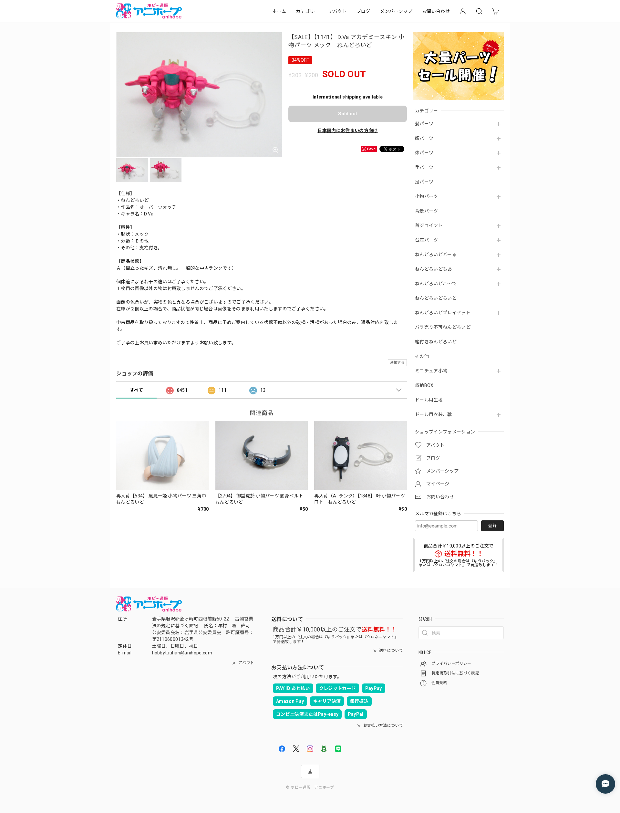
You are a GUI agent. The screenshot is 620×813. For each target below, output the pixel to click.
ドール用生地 (429, 399)
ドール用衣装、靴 (433, 414)
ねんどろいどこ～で (436, 283)
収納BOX (424, 385)
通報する (397, 362)
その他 (422, 356)
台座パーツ (426, 240)
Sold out (347, 114)
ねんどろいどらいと (436, 298)
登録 (492, 525)
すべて (136, 390)
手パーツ (424, 167)
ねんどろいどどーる (436, 254)
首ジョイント (429, 225)
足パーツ (424, 181)
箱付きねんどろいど (436, 341)
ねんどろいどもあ (433, 269)
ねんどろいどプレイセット (442, 312)
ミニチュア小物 (431, 370)
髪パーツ (424, 123)
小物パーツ (426, 196)
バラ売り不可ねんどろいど (442, 327)
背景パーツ (426, 211)
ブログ (363, 11)
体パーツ (424, 152)
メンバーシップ (396, 11)
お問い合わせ (436, 11)
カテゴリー (307, 11)
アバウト (338, 11)
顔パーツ (424, 138)
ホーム (279, 11)
